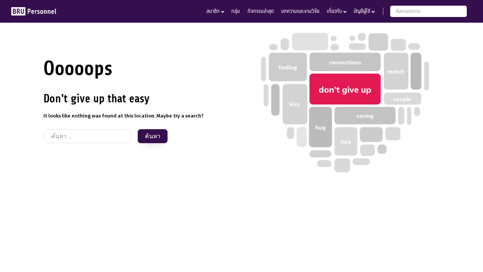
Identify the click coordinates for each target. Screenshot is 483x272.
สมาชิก (213, 11)
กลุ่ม (235, 11)
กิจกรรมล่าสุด (261, 11)
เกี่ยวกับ (334, 11)
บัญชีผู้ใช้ (362, 11)
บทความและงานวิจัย (300, 11)
